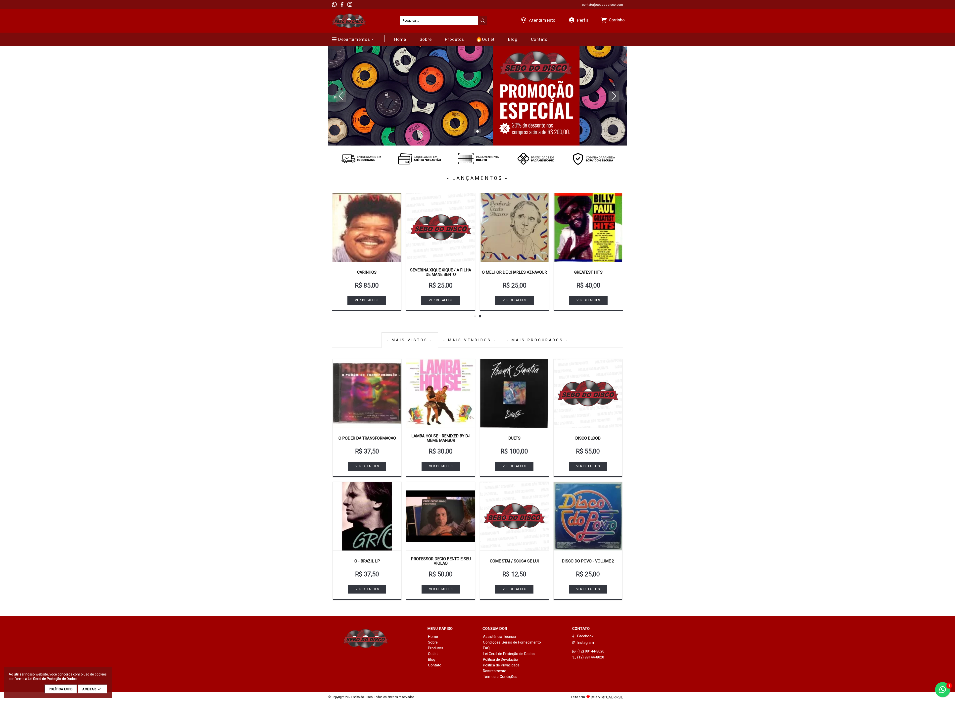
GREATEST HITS (588, 272)
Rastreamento (494, 671)
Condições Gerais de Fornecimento (512, 642)
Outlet (433, 654)
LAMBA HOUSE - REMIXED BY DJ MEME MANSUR (440, 438)
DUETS (514, 438)
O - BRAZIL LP (367, 561)
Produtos (435, 648)
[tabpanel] (477, 96)
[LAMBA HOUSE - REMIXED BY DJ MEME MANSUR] (440, 393)
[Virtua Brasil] (610, 697)
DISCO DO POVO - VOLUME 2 (588, 561)
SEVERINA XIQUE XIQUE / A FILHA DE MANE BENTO (440, 272)
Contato (434, 665)
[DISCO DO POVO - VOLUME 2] (588, 516)
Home (433, 636)
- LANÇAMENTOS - (477, 178)
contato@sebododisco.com (602, 4)
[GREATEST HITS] (588, 227)
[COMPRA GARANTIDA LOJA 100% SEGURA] (594, 158)
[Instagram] (349, 4)
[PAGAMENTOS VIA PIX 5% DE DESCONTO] (536, 158)
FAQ (486, 648)
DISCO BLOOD (588, 438)
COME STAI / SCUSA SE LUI (514, 561)
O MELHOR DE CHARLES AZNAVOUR (514, 272)
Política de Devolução (500, 659)
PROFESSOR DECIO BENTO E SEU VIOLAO (441, 561)
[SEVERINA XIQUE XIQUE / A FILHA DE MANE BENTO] (440, 227)
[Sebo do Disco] (349, 20)
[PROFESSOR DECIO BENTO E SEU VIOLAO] (440, 516)
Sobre (433, 642)
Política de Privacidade (501, 665)
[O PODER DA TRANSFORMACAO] (367, 393)
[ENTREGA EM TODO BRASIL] (361, 158)
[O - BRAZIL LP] (367, 516)
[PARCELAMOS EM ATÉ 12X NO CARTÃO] (419, 158)
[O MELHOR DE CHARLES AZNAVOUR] (514, 227)
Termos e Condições (500, 676)
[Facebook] (342, 4)
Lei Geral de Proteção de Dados (509, 654)
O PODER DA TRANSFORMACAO (367, 438)
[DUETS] (514, 393)
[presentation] (482, 20)
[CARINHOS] (366, 227)
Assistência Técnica (499, 636)
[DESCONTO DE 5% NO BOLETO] (477, 158)
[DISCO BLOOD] (588, 393)
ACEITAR (89, 689)
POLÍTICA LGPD (61, 689)
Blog (431, 659)
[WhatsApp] (334, 4)
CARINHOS (367, 272)
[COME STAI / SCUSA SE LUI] (514, 516)
